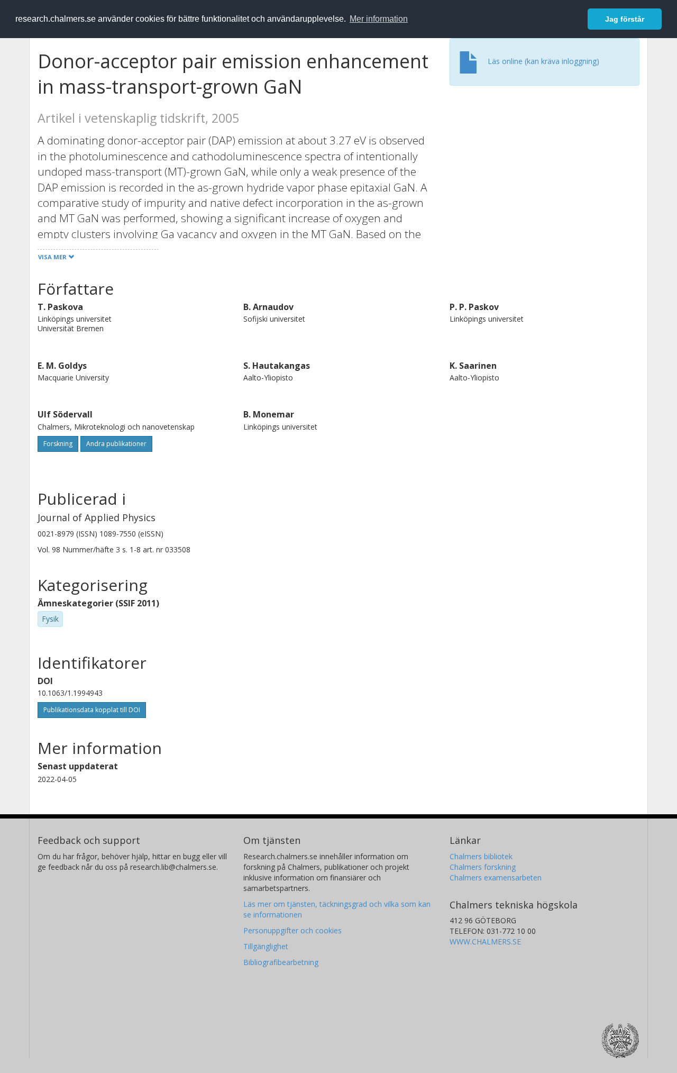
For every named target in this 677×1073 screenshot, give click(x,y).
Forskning (57, 443)
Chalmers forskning (483, 867)
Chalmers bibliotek (481, 856)
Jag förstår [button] (624, 19)
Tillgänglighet (265, 946)
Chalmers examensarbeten (496, 877)
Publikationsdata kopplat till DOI (91, 709)
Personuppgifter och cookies (292, 930)
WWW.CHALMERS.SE (485, 941)
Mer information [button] (379, 18)
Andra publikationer (116, 443)
